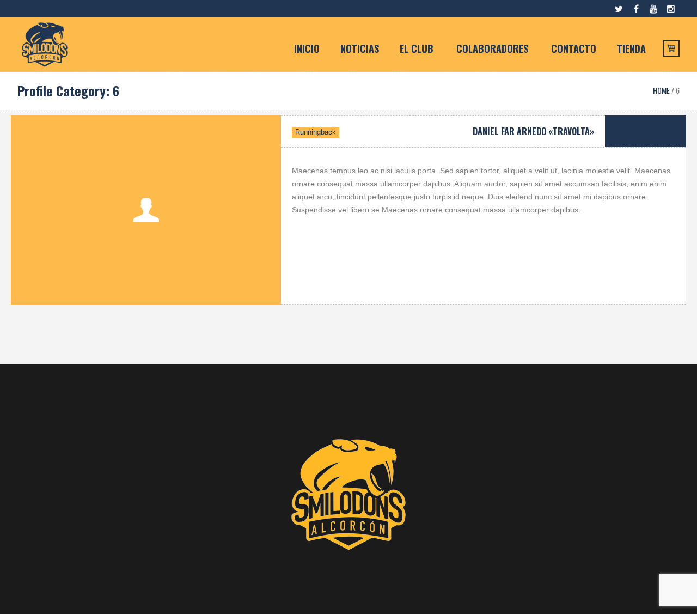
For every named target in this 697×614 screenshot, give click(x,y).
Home (661, 90)
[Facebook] (636, 8)
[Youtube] (653, 8)
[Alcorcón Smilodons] (348, 495)
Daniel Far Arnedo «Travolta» (533, 131)
